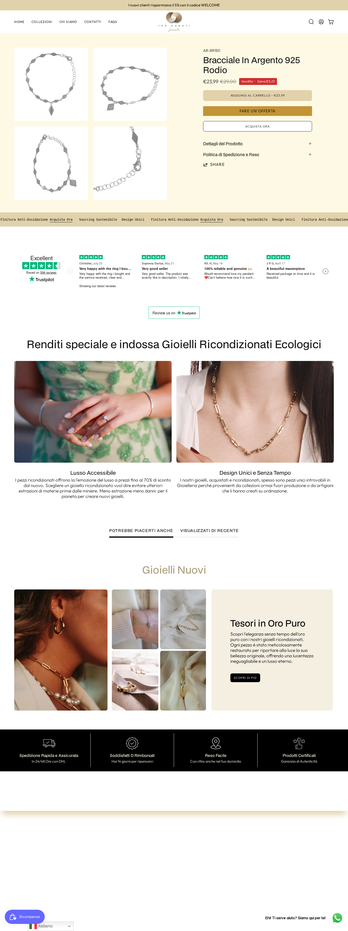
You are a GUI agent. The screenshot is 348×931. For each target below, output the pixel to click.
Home (104, 854)
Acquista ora (257, 126)
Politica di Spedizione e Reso (231, 154)
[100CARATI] (174, 22)
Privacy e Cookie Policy (185, 891)
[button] (311, 22)
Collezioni (107, 862)
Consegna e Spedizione (185, 876)
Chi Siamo (108, 869)
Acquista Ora (86, 219)
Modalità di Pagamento (186, 869)
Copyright (173, 899)
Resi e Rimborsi (177, 884)
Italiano (45, 925)
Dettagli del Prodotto (223, 143)
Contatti (106, 877)
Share (217, 164)
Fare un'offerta (257, 111)
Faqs (103, 884)
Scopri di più (245, 678)
